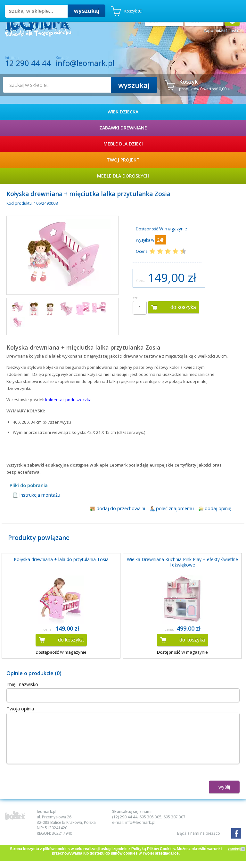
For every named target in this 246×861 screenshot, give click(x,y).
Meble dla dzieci (123, 144)
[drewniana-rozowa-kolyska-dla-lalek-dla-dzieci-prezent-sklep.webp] (66, 309)
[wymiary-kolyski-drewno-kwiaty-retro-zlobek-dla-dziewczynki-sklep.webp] (17, 322)
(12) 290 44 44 (124, 817)
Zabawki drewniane (123, 128)
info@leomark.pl (85, 63)
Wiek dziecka (123, 112)
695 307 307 (174, 817)
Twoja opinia (20, 708)
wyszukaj (86, 11)
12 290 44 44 (28, 63)
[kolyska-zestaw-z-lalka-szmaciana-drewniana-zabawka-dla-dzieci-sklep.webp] (17, 307)
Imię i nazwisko (22, 684)
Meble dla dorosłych (123, 176)
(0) (133, 11)
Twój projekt (123, 160)
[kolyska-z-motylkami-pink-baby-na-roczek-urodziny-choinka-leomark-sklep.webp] (83, 308)
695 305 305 (150, 817)
